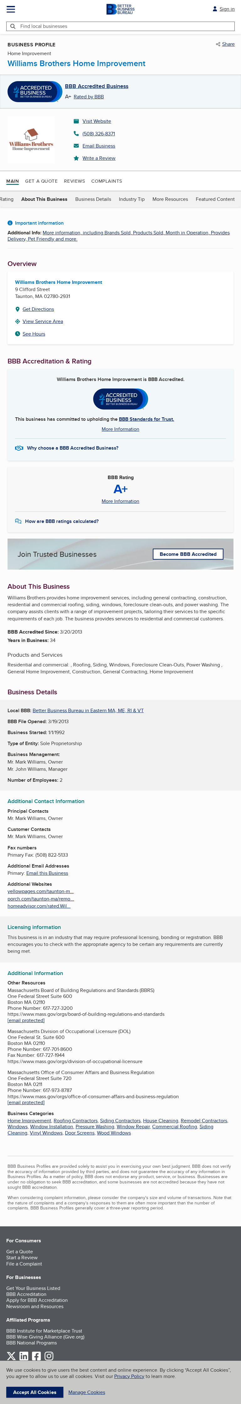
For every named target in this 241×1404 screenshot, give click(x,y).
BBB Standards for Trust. (146, 419)
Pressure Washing (95, 1126)
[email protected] (26, 1020)
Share (228, 44)
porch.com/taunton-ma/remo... (41, 898)
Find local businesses (43, 26)
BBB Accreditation (26, 1294)
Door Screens (79, 1132)
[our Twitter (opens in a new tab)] (11, 1359)
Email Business (99, 146)
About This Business (44, 199)
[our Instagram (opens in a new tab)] (49, 1359)
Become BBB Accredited (188, 554)
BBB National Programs (31, 1342)
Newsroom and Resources (34, 1306)
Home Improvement (29, 1120)
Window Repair (133, 1126)
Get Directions (38, 309)
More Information (120, 429)
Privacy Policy (129, 1376)
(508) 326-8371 (99, 134)
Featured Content (215, 199)
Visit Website (97, 121)
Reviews (74, 181)
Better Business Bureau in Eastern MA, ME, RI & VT (88, 710)
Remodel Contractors (204, 1120)
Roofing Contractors (76, 1120)
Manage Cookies (86, 1392)
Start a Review (22, 1257)
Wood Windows (114, 1132)
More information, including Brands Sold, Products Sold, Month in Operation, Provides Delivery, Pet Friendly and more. (119, 235)
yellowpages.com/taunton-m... (41, 891)
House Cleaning (160, 1120)
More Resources (170, 199)
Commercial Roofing (174, 1126)
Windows (18, 1126)
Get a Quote (41, 181)
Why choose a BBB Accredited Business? (72, 447)
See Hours (34, 334)
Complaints (106, 181)
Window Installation (51, 1126)
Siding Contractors (120, 1120)
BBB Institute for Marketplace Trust (44, 1330)
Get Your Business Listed (33, 1288)
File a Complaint (24, 1263)
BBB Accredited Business (96, 86)
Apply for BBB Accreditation (37, 1300)
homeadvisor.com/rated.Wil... (39, 906)
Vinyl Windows (46, 1132)
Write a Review (99, 158)
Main (12, 181)
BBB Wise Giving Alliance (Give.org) (45, 1336)
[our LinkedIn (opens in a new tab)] (24, 1359)
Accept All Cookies (34, 1392)
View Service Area (43, 321)
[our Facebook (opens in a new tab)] (36, 1359)
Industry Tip (132, 199)
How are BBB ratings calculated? (62, 521)
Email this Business (47, 873)
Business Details (93, 199)
